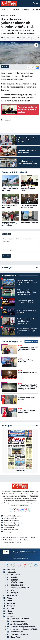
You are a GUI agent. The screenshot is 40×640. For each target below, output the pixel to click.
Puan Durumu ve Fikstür (12, 525)
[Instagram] (18, 509)
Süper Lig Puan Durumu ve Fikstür (24, 629)
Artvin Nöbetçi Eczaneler (12, 516)
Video (9, 598)
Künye (19, 542)
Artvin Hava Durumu (10, 518)
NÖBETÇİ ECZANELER (19, 588)
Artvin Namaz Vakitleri (11, 520)
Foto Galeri (12, 595)
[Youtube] (25, 509)
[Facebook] (11, 509)
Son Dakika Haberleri (11, 529)
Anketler (11, 608)
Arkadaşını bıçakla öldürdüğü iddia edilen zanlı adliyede (10, 224)
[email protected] (13, 498)
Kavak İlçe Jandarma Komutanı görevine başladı (28, 188)
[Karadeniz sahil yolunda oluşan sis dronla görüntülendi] (20, 53)
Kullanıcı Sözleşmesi (10, 540)
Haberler (4, 15)
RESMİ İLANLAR (16, 585)
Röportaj (11, 603)
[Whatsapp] (29, 509)
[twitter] (13, 564)
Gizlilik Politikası (8, 542)
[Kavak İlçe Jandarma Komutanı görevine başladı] (29, 180)
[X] (14, 509)
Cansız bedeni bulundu (29, 222)
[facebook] (7, 564)
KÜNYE (13, 590)
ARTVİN (16, 10)
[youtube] (24, 564)
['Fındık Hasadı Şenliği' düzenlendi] (10, 199)
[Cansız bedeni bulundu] (29, 216)
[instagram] (19, 564)
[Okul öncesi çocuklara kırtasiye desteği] (29, 199)
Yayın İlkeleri (23, 537)
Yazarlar (10, 601)
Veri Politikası (24, 540)
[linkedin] (36, 564)
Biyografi (11, 606)
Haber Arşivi (8, 532)
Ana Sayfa (11, 569)
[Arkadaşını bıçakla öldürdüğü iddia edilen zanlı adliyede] (10, 216)
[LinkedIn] (22, 509)
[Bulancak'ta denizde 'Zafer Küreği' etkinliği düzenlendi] (10, 180)
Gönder (6, 256)
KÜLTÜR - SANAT (17, 582)
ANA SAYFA (6, 10)
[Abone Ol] (37, 67)
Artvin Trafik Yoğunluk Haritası (14, 523)
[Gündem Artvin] (9, 3)
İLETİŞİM (14, 593)
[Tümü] (37, 268)
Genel (12, 15)
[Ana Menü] (37, 3)
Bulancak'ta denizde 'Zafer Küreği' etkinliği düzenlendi (10, 188)
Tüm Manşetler (9, 527)
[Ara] (34, 3)
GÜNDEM (25, 10)
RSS (7, 552)
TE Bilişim (25, 558)
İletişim (5, 537)
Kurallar (13, 537)
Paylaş (6, 67)
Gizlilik (33, 537)
